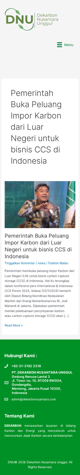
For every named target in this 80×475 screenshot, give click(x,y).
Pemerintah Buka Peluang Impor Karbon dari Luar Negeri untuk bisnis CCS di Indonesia (38, 246)
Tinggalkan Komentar (20, 263)
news (41, 263)
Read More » (14, 325)
